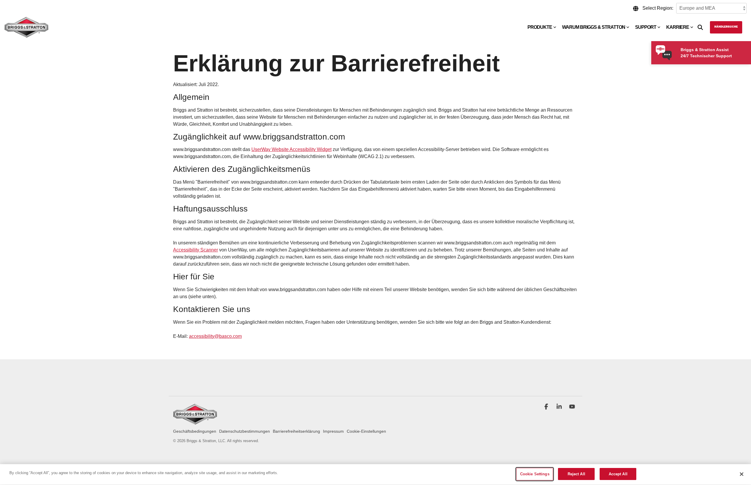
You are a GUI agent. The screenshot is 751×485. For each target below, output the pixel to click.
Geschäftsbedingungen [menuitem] (194, 431)
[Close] (741, 474)
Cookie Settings (534, 474)
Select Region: (657, 8)
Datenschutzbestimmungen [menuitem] (244, 431)
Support (645, 27)
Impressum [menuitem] (333, 431)
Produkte (539, 27)
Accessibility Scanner (195, 249)
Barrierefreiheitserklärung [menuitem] (296, 431)
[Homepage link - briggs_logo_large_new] (195, 421)
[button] (547, 407)
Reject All (576, 474)
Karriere (677, 27)
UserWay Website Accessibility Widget (291, 149)
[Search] (700, 27)
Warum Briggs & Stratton (593, 27)
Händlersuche (726, 27)
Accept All (618, 474)
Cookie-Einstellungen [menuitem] (366, 431)
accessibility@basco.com (215, 336)
